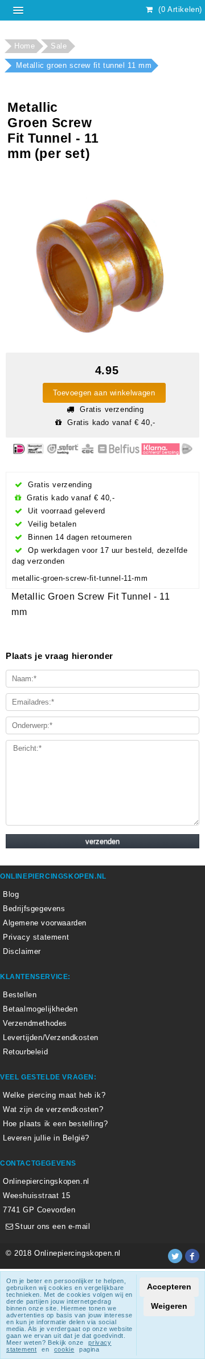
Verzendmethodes (35, 1023)
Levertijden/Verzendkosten (51, 1037)
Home (24, 46)
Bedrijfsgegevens (34, 908)
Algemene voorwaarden (45, 923)
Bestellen (19, 994)
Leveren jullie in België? (46, 1138)
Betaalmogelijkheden (40, 1009)
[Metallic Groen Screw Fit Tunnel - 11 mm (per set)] (98, 258)
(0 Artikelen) (179, 9)
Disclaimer (22, 951)
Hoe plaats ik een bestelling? (55, 1123)
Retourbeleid (25, 1051)
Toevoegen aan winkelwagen (104, 393)
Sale (59, 46)
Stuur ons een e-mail (51, 1226)
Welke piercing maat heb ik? (54, 1095)
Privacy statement (36, 937)
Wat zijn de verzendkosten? (53, 1109)
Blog (11, 894)
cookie (64, 1349)
